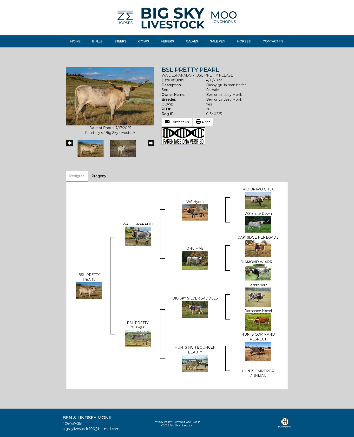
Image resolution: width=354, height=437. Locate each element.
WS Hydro (195, 202)
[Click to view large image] (110, 96)
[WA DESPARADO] (138, 236)
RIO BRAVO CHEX (258, 189)
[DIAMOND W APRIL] (258, 272)
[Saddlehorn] (258, 297)
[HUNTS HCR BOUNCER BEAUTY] (195, 363)
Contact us (179, 122)
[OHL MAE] (195, 260)
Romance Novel (258, 311)
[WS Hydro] (195, 212)
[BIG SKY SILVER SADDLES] (195, 309)
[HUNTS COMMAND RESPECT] (258, 351)
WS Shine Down (258, 213)
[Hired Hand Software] (284, 425)
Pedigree (77, 176)
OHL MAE (194, 248)
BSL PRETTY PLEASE (214, 75)
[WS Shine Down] (258, 224)
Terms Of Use (182, 422)
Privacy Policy (163, 422)
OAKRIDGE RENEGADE (258, 237)
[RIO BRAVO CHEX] (258, 200)
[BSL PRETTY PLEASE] (138, 338)
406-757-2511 (73, 423)
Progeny (99, 176)
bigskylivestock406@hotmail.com (91, 429)
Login (196, 422)
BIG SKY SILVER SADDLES (195, 298)
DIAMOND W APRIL (258, 262)
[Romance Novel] (258, 321)
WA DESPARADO (177, 75)
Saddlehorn (258, 285)
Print (205, 122)
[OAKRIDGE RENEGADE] (258, 248)
